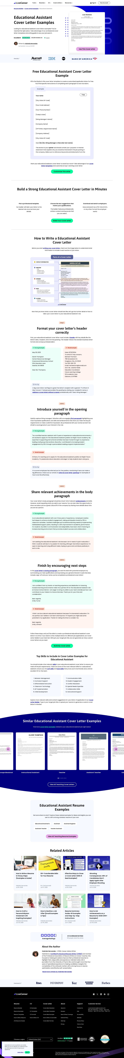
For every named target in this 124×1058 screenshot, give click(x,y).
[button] (83, 94)
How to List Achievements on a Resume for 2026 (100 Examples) (98, 914)
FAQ (78, 1011)
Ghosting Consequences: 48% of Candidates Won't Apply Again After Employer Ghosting (98, 878)
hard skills (60, 669)
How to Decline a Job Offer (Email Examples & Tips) (49, 913)
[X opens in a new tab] (97, 994)
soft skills (50, 669)
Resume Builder (18, 8)
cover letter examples (47, 727)
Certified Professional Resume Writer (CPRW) (66, 954)
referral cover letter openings (69, 473)
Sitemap (63, 1021)
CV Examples (33, 1008)
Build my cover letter (62, 646)
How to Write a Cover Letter (50, 1017)
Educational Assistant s (42, 824)
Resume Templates (19, 1014)
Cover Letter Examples (31, 8)
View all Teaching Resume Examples (62, 836)
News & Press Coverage (67, 1014)
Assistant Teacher (41, 828)
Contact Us (80, 1008)
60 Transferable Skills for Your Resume (49, 874)
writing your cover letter (51, 248)
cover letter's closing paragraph (46, 571)
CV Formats (33, 1014)
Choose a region (19, 1039)
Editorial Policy (64, 1017)
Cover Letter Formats (48, 1021)
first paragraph (76, 418)
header (72, 338)
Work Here (79, 1027)
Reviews (63, 1011)
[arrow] (8, 749)
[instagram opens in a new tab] (108, 994)
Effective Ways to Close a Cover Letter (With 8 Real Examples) (74, 875)
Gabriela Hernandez (31, 43)
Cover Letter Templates (49, 1011)
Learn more (20, 1052)
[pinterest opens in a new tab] (104, 994)
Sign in (94, 3)
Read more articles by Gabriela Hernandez (57, 972)
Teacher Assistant (56, 828)
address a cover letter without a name (45, 392)
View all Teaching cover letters (62, 784)
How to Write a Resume (20, 1017)
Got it (27, 1052)
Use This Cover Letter (87, 49)
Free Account (104, 3)
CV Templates (33, 1011)
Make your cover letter (62, 221)
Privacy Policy (80, 1021)
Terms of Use (80, 1024)
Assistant (57, 824)
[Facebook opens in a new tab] (94, 994)
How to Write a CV (34, 1017)
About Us (63, 1008)
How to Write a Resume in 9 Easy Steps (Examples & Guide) (25, 875)
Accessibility (80, 1014)
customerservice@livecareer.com (96, 1008)
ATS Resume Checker (19, 1021)
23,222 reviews (61, 1040)
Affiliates (79, 1017)
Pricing (62, 1024)
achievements (81, 501)
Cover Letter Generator (48, 1008)
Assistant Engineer (69, 824)
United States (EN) (35, 1039)
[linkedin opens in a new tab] (101, 994)
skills (54, 664)
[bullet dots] (58, 778)
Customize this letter (62, 171)
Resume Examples (18, 1011)
